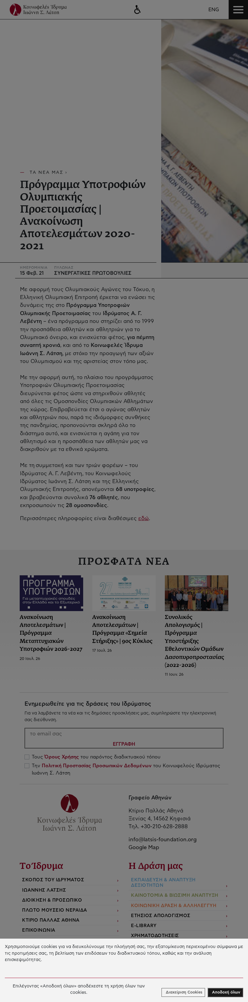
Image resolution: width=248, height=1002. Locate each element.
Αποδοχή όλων (226, 992)
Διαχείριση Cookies (184, 992)
